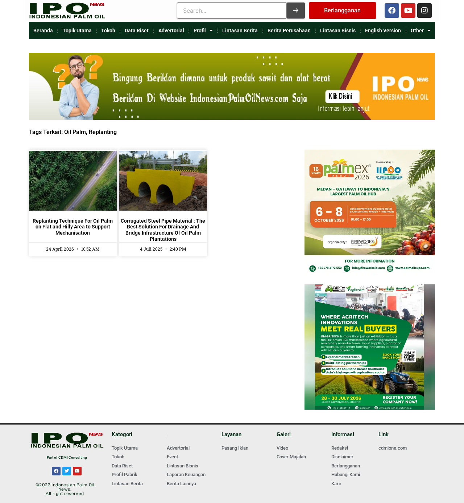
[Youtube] (408, 10)
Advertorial (171, 30)
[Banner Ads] (232, 117)
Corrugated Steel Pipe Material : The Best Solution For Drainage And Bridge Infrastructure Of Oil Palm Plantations (163, 230)
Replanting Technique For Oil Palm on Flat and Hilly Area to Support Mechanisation (73, 227)
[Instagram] (424, 10)
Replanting (103, 132)
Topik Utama (77, 30)
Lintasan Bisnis (338, 30)
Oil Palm (75, 132)
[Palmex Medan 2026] (369, 272)
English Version (383, 30)
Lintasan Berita (240, 30)
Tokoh (108, 30)
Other (417, 30)
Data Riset (137, 30)
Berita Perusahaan (289, 30)
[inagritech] (369, 407)
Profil (200, 30)
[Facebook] (392, 10)
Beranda (43, 30)
